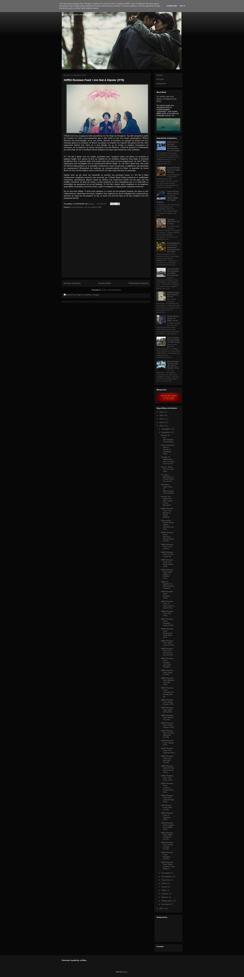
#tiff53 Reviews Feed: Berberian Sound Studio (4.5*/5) (167, 536)
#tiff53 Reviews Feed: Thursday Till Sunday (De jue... (167, 692)
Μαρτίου (165, 897)
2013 (161, 422)
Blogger (124, 972)
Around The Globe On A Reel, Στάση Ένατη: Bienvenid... (167, 501)
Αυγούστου (166, 880)
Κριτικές (160, 75)
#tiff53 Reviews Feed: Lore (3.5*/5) (167, 546)
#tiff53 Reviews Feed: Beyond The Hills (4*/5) (167, 681)
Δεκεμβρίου (166, 429)
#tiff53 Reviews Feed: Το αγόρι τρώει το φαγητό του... (167, 604)
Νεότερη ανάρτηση (72, 283)
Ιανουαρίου (166, 904)
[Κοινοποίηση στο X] (116, 204)
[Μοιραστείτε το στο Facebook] (118, 204)
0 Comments (101, 204)
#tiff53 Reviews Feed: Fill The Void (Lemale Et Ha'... (167, 769)
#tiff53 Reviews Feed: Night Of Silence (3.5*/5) (167, 836)
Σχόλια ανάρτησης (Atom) (111, 290)
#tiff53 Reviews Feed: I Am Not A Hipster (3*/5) (167, 563)
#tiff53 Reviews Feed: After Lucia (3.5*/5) (167, 643)
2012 (161, 426)
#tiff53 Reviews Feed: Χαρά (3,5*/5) (167, 672)
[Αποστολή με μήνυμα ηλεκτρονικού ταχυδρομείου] (111, 204)
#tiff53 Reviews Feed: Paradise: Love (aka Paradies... (167, 662)
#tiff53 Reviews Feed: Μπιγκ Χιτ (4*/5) (167, 717)
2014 (161, 419)
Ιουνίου (164, 887)
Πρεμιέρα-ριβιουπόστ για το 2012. (173, 221)
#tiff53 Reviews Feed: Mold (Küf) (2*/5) (167, 710)
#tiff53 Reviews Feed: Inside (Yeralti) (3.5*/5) (167, 845)
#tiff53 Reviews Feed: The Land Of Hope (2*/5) (167, 798)
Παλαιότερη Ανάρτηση (138, 283)
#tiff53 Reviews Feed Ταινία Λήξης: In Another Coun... (167, 574)
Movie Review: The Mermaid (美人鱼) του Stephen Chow (173, 364)
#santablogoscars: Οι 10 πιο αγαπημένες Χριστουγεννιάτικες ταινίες (173, 247)
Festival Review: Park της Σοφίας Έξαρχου (173, 170)
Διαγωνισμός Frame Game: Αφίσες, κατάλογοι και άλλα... (167, 524)
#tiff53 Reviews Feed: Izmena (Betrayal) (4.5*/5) (167, 734)
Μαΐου (164, 890)
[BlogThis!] (113, 204)
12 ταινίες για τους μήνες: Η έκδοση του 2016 (166, 98)
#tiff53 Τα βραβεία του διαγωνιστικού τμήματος (167, 585)
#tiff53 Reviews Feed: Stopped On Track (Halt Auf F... (167, 633)
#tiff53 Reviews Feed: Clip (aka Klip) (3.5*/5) (167, 759)
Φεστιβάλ (160, 79)
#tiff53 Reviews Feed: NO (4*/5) (167, 613)
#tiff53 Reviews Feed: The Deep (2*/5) (167, 778)
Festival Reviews (76, 207)
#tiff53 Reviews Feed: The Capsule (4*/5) (167, 750)
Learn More (171, 6)
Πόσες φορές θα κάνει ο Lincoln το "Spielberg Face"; (167, 449)
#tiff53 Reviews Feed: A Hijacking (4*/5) (167, 816)
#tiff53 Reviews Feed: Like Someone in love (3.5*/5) (167, 652)
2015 (161, 415)
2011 (161, 908)
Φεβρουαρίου (167, 901)
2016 (161, 412)
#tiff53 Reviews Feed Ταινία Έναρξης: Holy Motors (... (167, 865)
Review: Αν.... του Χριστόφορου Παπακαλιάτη (167, 438)
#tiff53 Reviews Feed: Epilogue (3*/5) (167, 594)
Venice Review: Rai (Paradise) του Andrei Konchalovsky (173, 272)
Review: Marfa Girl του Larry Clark (167, 469)
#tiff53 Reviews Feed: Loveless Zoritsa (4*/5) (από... (167, 787)
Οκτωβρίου (166, 873)
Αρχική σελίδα (104, 283)
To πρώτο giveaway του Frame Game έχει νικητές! (167, 478)
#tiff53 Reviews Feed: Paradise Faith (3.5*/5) (167, 622)
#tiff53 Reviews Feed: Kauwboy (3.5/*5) (167, 855)
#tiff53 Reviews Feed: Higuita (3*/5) (167, 743)
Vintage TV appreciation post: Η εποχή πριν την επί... (167, 460)
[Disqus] (106, 243)
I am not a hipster (90, 207)
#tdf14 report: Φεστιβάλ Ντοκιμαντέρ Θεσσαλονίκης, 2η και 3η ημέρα (173, 146)
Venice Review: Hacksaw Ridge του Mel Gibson (173, 340)
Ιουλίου (164, 883)
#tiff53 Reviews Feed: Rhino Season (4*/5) (167, 725)
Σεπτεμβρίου (167, 876)
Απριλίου (165, 894)
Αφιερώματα (161, 83)
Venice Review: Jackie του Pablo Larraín (173, 318)
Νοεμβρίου (166, 432)
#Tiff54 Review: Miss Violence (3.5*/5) (173, 295)
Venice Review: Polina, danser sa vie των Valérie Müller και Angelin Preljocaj (168, 196)
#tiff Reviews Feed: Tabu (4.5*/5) (166, 807)
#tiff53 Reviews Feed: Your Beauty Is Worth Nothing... (167, 512)
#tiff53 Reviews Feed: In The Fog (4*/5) (167, 554)
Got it (182, 6)
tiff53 (99, 207)
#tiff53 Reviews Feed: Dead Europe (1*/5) (167, 702)
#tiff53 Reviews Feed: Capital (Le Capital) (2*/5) (167, 826)
